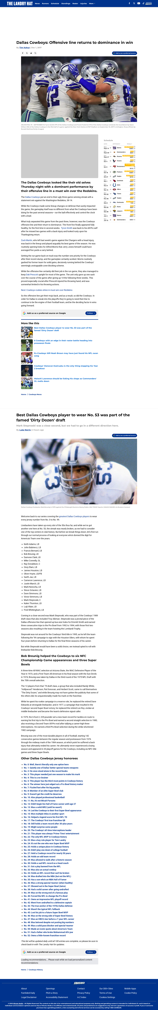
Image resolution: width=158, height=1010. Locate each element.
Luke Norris (25, 430)
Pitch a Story (52, 993)
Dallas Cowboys (32, 197)
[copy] (35, 53)
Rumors (45, 3)
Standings (65, 3)
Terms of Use (105, 993)
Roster (75, 3)
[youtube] (138, 3)
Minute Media (18, 1003)
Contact (81, 988)
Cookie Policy (130, 993)
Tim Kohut (24, 48)
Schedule (55, 3)
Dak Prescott (32, 274)
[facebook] (129, 3)
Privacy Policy (83, 993)
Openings (50, 988)
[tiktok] (143, 3)
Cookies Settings (107, 997)
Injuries (83, 3)
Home (23, 394)
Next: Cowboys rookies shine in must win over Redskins (46, 290)
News (37, 3)
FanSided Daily (28, 993)
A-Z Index (81, 997)
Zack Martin (26, 240)
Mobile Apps (130, 988)
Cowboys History (36, 970)
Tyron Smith (67, 228)
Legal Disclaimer (29, 997)
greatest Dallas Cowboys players (74, 516)
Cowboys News (35, 394)
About (24, 988)
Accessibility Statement (57, 997)
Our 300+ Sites (106, 988)
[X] (134, 3)
